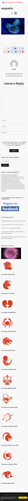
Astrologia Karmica (12, 175)
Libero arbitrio (5, 183)
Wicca (3, 190)
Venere (22, 188)
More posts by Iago (14, 74)
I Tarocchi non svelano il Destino (10, 228)
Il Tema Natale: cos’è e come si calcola (12, 224)
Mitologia (18, 183)
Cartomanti (16, 177)
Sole (3, 188)
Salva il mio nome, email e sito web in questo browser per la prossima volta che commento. (14, 143)
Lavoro (17, 180)
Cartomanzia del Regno (14, 2)
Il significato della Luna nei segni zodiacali (13, 221)
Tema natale (15, 188)
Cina (22, 177)
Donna (3, 180)
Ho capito (23, 497)
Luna (12, 183)
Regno (15, 185)
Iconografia (10, 180)
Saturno (21, 185)
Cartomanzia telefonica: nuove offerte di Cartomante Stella (13, 232)
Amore (3, 175)
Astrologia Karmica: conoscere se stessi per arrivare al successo (13, 237)
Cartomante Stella (6, 177)
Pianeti (10, 185)
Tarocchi (8, 188)
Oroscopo (4, 185)
